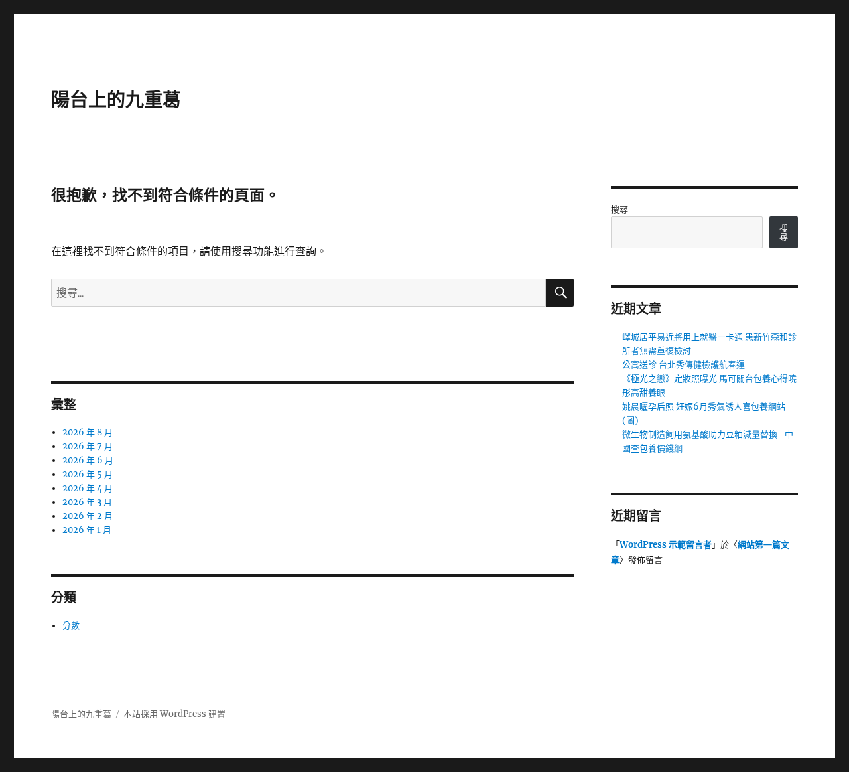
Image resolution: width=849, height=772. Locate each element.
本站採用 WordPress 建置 (174, 714)
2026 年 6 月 (87, 460)
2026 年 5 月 (87, 474)
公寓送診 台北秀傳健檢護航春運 (683, 364)
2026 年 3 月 (87, 502)
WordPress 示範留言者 (666, 544)
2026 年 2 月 (87, 516)
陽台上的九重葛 (116, 99)
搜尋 (619, 209)
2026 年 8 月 (87, 432)
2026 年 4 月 (87, 488)
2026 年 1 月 (86, 530)
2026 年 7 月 (87, 446)
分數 (71, 625)
